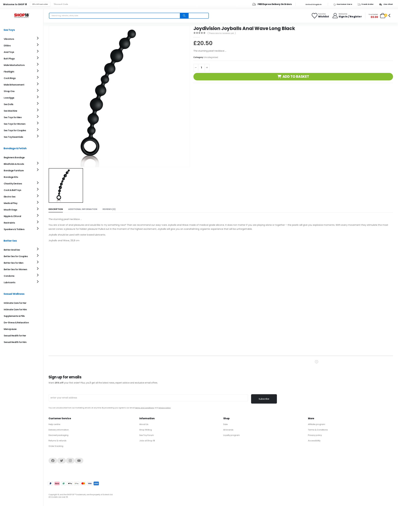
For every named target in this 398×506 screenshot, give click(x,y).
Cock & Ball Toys (12, 190)
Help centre (54, 424)
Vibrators (9, 39)
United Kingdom (313, 4)
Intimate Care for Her (15, 303)
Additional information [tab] (82, 209)
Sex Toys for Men (13, 117)
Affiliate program (316, 424)
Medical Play (10, 203)
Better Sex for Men (13, 262)
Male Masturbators (14, 65)
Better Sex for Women (15, 269)
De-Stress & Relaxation (16, 322)
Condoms (9, 275)
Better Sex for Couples (16, 256)
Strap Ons (9, 91)
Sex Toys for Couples (15, 130)
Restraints (9, 222)
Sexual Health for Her (15, 335)
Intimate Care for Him (15, 309)
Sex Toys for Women (14, 123)
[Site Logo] (22, 15)
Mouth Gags (10, 209)
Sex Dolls (8, 104)
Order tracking (56, 446)
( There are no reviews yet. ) (221, 33)
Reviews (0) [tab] (109, 209)
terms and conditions (144, 408)
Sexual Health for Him (15, 342)
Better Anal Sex (12, 249)
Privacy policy (315, 435)
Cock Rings (10, 78)
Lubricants (9, 282)
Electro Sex (10, 196)
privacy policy (165, 408)
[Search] (184, 15)
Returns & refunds (57, 440)
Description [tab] (56, 209)
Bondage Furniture (14, 170)
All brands (228, 429)
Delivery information (59, 429)
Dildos (7, 45)
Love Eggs (9, 97)
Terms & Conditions (318, 429)
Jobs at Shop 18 (147, 440)
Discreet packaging (58, 435)
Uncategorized (211, 57)
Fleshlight (9, 71)
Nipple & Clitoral (12, 216)
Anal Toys (9, 52)
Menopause (10, 329)
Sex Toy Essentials (13, 137)
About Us (143, 424)
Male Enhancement (14, 84)
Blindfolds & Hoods (14, 164)
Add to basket (295, 76)
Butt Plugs (9, 58)
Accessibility (314, 440)
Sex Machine (10, 110)
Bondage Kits (11, 177)
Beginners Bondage (14, 157)
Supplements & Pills (14, 316)
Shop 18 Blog (145, 429)
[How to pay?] (73, 483)
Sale (225, 424)
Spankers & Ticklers (14, 229)
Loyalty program (231, 435)
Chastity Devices (13, 183)
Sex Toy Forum (146, 435)
